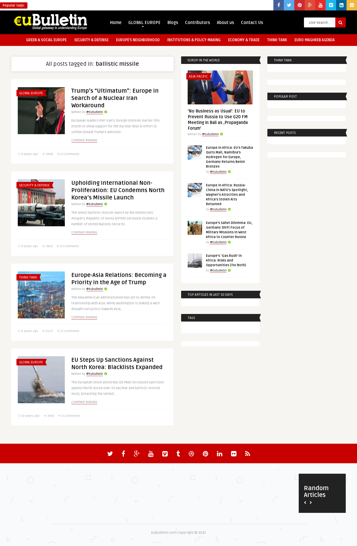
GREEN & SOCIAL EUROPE (46, 40)
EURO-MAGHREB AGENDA (315, 40)
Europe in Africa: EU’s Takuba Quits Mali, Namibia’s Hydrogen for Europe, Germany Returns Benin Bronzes (229, 157)
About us (225, 22)
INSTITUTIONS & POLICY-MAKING (194, 40)
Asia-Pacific (198, 76)
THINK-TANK (277, 40)
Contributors (197, 22)
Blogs (172, 22)
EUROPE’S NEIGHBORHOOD (138, 40)
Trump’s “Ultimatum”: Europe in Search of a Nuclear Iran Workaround (115, 98)
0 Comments (70, 154)
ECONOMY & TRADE (244, 40)
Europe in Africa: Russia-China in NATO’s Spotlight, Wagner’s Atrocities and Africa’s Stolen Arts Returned (227, 194)
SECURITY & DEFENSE (91, 40)
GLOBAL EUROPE (144, 22)
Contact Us (252, 22)
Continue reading (84, 140)
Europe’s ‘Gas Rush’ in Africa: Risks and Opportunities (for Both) (226, 260)
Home (116, 22)
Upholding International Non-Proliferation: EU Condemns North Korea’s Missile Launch (118, 190)
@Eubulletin (94, 112)
